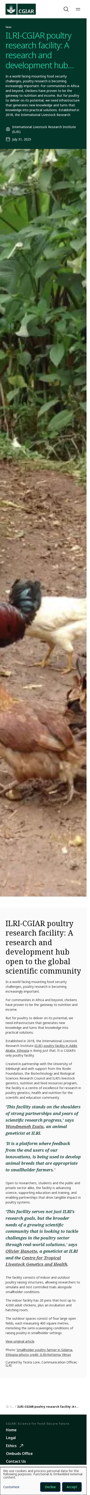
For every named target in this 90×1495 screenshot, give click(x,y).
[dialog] (43, 1481)
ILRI (38, 1045)
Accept (72, 1487)
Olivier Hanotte (21, 1251)
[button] (67, 9)
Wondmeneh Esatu (25, 1126)
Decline (50, 1487)
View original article (20, 1341)
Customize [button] (11, 1487)
